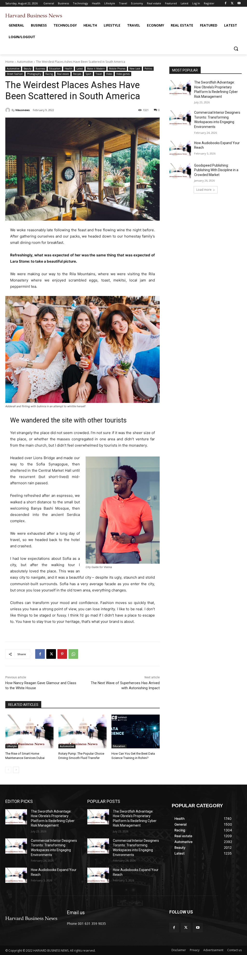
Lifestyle (12, 746)
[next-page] (16, 770)
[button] (236, 48)
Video (109, 74)
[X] (232, 3)
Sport (88, 74)
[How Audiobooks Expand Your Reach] (180, 148)
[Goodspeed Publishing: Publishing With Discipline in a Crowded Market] (180, 170)
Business (40, 68)
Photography (34, 74)
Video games (123, 74)
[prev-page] (8, 770)
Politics (148, 68)
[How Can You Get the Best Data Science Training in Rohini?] (135, 731)
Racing (49, 74)
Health (68, 68)
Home (9, 62)
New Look (135, 68)
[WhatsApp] (73, 654)
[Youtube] (239, 3)
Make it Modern (96, 68)
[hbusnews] (8, 110)
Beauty (27, 68)
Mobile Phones (117, 68)
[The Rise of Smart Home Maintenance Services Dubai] (29, 731)
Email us (76, 912)
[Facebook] (225, 3)
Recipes (77, 74)
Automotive (25, 62)
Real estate (63, 74)
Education (55, 68)
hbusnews (22, 110)
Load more (204, 190)
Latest (79, 68)
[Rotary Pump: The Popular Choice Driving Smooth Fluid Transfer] (82, 731)
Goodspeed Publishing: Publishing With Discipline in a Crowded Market (216, 170)
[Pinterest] (62, 654)
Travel (99, 74)
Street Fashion (15, 74)
